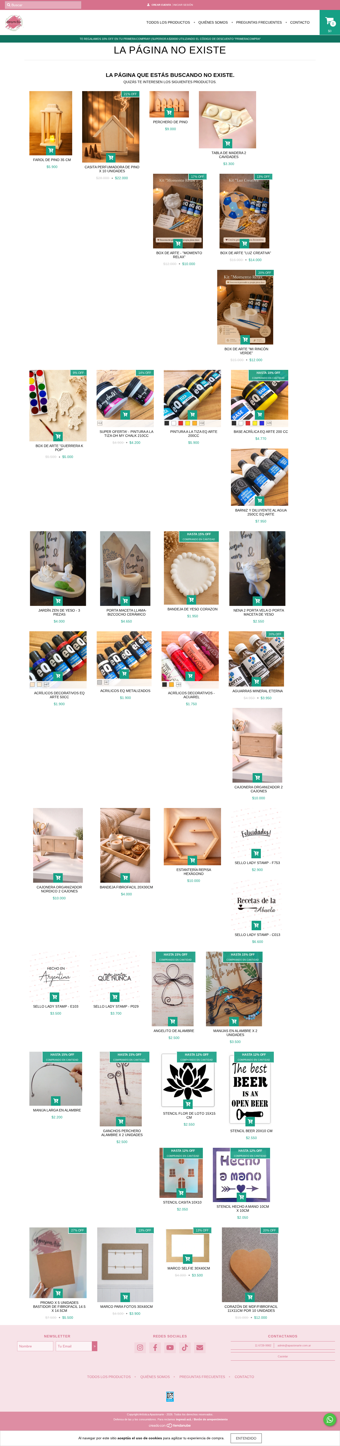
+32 (202, 423)
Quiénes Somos (212, 22)
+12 (100, 423)
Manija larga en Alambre (57, 1110)
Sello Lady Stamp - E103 (55, 1006)
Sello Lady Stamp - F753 (257, 863)
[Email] (200, 1347)
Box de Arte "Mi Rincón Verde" (246, 351)
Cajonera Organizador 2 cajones (258, 789)
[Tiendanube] (170, 1426)
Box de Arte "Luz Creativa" (245, 253)
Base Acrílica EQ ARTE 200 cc (261, 432)
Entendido (246, 1438)
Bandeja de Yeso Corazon (193, 609)
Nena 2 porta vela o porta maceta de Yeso (258, 612)
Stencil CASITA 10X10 (182, 1202)
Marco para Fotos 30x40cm (126, 1307)
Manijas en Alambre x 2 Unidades (235, 1033)
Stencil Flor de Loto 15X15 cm (189, 1115)
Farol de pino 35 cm (52, 160)
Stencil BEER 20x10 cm (251, 1131)
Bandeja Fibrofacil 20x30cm (126, 887)
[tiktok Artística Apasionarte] (185, 1347)
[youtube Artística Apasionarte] (170, 1347)
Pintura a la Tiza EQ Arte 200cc (193, 434)
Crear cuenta (161, 4)
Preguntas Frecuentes (258, 22)
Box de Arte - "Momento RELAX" (179, 255)
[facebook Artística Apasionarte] (155, 1347)
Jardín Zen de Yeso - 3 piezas (59, 612)
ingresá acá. (184, 1419)
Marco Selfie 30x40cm (189, 1268)
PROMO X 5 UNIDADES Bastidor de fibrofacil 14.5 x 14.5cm (59, 1307)
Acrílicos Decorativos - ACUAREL (191, 695)
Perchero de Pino (170, 122)
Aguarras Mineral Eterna (257, 691)
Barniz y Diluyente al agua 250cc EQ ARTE (261, 512)
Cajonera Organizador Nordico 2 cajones (59, 889)
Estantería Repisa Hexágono (193, 872)
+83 (178, 684)
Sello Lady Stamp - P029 (116, 1006)
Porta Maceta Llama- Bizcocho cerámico (127, 612)
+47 (46, 684)
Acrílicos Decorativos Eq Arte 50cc (59, 695)
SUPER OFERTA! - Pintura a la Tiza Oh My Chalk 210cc (126, 434)
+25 (269, 423)
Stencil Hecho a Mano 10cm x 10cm (243, 1209)
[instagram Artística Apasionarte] (140, 1347)
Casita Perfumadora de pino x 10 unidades (112, 169)
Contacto (299, 22)
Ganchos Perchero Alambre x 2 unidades (122, 1133)
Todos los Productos (168, 22)
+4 (106, 682)
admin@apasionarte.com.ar (294, 1345)
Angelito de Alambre (174, 1031)
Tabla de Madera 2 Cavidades (229, 155)
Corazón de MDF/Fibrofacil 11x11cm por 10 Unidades (251, 1309)
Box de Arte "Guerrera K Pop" (59, 448)
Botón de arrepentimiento (211, 1419)
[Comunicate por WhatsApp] (329, 1419)
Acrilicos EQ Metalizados (125, 691)
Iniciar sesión (183, 4)
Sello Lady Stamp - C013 (257, 935)
